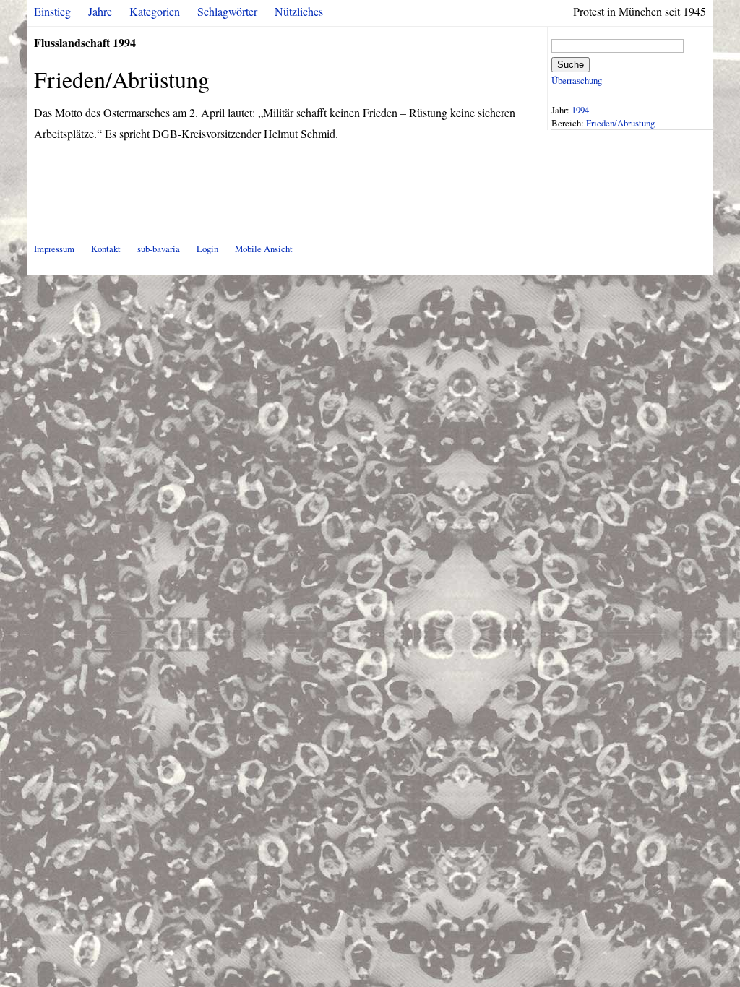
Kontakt (106, 248)
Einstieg (52, 11)
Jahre (100, 11)
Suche (570, 64)
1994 (580, 109)
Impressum (54, 248)
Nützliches (299, 11)
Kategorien (154, 11)
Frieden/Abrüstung (620, 122)
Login (207, 248)
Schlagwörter (227, 11)
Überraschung (576, 80)
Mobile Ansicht (264, 248)
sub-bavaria (158, 248)
